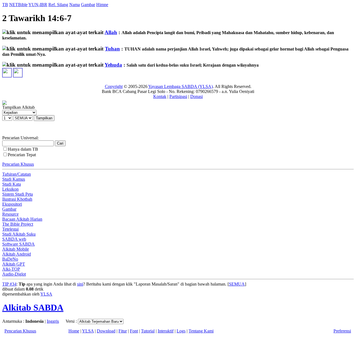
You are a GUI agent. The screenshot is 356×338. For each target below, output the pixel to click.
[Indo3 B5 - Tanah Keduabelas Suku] (7, 71)
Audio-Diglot (14, 274)
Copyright (114, 86)
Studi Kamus (13, 179)
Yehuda (113, 65)
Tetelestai (10, 229)
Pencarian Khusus (18, 164)
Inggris (53, 321)
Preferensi (342, 331)
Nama (74, 4)
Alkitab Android (16, 254)
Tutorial (148, 331)
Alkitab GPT (13, 264)
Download (106, 331)
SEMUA (237, 284)
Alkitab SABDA (32, 307)
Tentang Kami (201, 331)
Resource (10, 214)
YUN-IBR (37, 4)
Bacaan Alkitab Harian (22, 219)
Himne (102, 4)
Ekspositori (12, 204)
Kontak (159, 96)
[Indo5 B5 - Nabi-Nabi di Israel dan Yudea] (18, 71)
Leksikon (10, 189)
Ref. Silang (58, 4)
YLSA (46, 294)
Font (134, 331)
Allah (111, 32)
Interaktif (166, 331)
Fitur (122, 331)
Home (73, 331)
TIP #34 (9, 284)
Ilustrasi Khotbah (17, 199)
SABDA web (14, 239)
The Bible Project (17, 224)
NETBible (18, 4)
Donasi (196, 96)
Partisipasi (178, 96)
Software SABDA (18, 244)
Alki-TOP (11, 269)
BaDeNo (10, 259)
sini (80, 284)
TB (5, 4)
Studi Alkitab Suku (19, 234)
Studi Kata (11, 184)
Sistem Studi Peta (17, 194)
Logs (181, 331)
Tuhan (112, 49)
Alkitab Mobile (15, 249)
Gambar (88, 4)
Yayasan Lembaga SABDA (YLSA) (180, 86)
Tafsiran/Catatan (16, 174)
